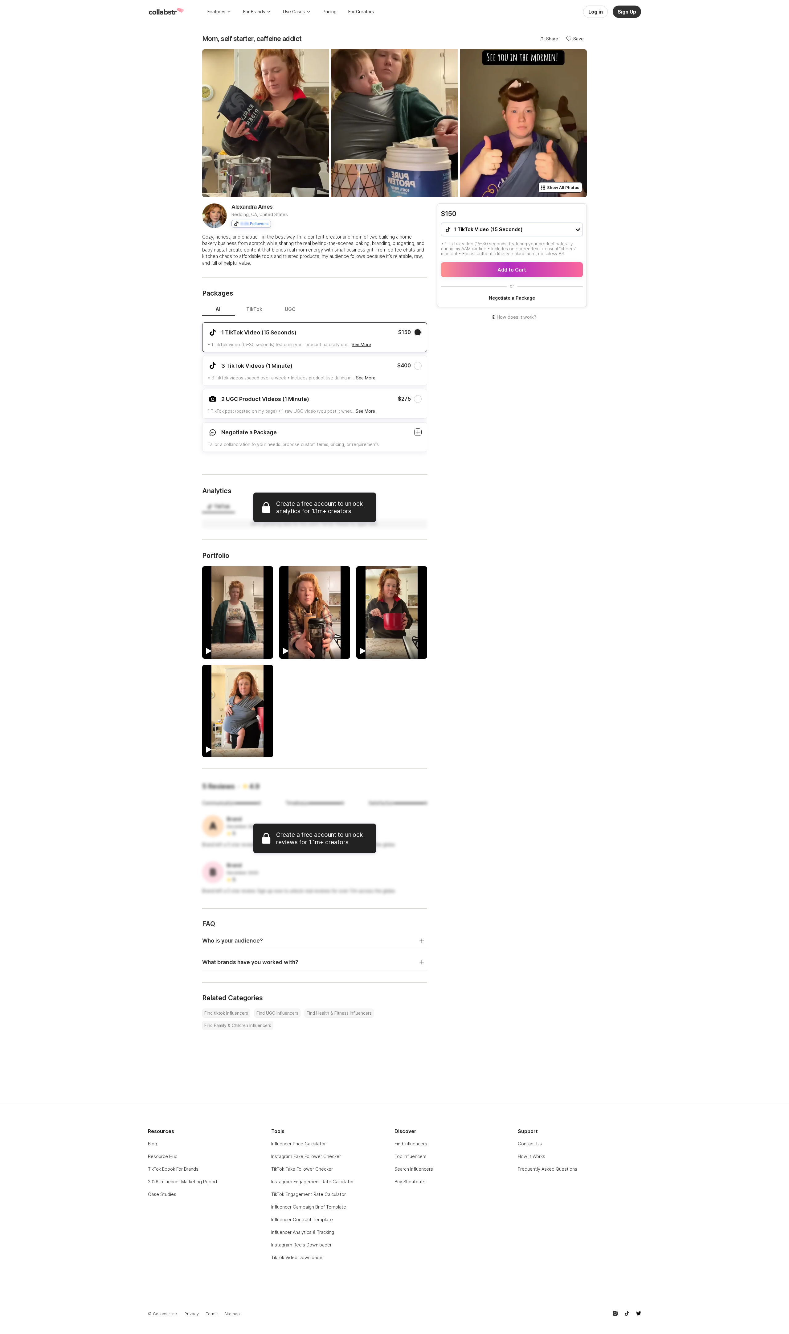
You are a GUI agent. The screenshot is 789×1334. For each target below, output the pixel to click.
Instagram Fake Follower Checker (306, 1156)
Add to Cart (511, 270)
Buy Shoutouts (409, 1181)
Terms (212, 1313)
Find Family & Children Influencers (237, 1025)
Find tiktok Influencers (226, 1013)
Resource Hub (163, 1156)
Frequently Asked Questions (547, 1169)
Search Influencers (413, 1169)
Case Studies (162, 1194)
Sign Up (627, 12)
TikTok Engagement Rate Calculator (308, 1194)
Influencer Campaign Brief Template (308, 1206)
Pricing (330, 11)
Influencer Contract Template (302, 1219)
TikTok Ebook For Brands (173, 1169)
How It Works (531, 1156)
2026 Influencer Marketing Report (183, 1181)
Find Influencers (410, 1143)
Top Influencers (410, 1156)
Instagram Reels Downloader (301, 1244)
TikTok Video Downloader (297, 1257)
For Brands (254, 11)
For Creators (361, 11)
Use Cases (294, 11)
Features (216, 11)
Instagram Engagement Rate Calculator (312, 1181)
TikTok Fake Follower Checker (302, 1169)
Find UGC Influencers (277, 1013)
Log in (595, 12)
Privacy (192, 1313)
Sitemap (232, 1313)
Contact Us (530, 1143)
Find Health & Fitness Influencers (339, 1013)
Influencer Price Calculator (298, 1143)
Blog (152, 1143)
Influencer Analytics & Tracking (302, 1232)
